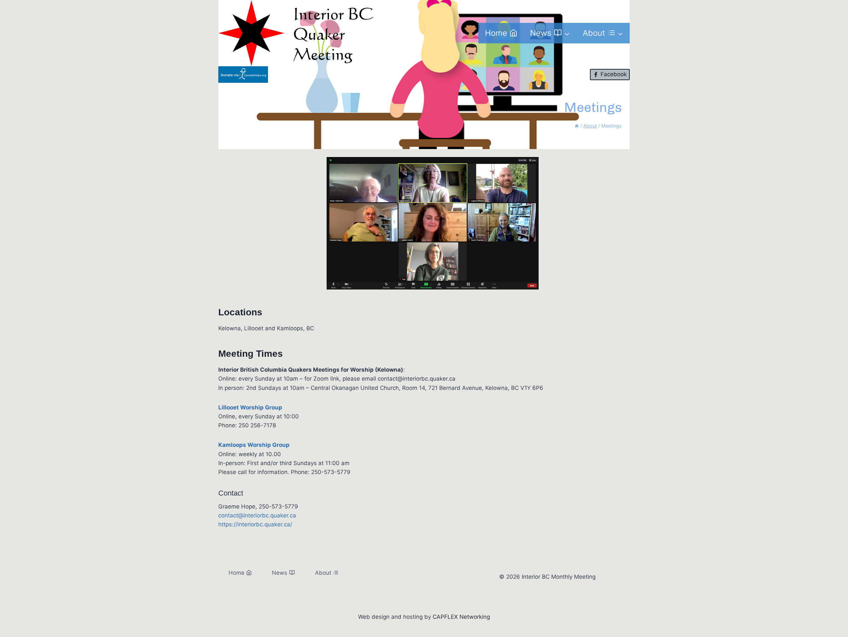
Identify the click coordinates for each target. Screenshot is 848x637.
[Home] (576, 126)
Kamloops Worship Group (254, 445)
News (279, 572)
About (323, 572)
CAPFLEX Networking (461, 616)
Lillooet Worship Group (250, 407)
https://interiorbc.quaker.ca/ (255, 524)
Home (496, 33)
